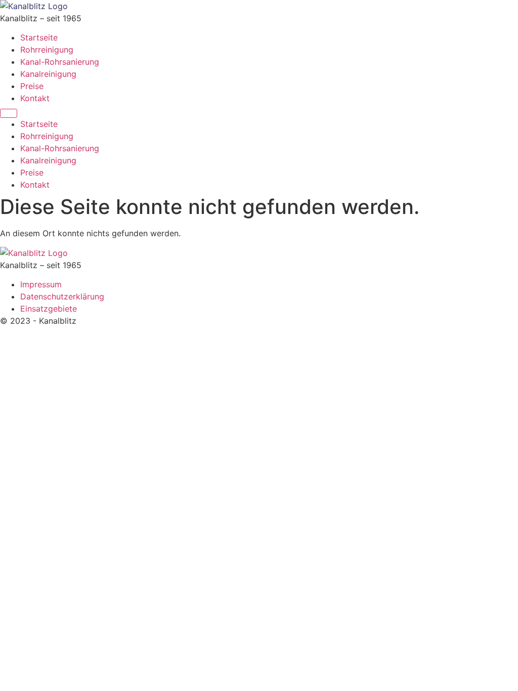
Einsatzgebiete (48, 309)
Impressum (41, 284)
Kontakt (35, 98)
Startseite (39, 37)
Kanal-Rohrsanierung (59, 62)
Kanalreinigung (48, 74)
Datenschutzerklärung (62, 296)
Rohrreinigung (46, 50)
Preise (32, 86)
